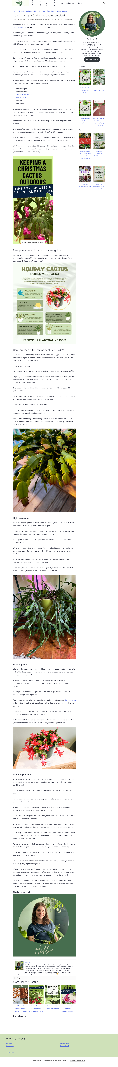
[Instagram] (15, 978)
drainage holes (70, 700)
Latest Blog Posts (25, 11)
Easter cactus (21, 97)
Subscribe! (70, 3)
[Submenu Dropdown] (36, 3)
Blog (61, 3)
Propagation (9, 1046)
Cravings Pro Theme (77, 1061)
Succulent (50, 11)
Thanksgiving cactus (24, 94)
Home (15, 11)
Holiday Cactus (61, 11)
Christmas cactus (20, 27)
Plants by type (39, 11)
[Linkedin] (19, 978)
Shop (80, 3)
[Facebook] (17, 978)
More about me (91, 59)
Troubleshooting (65, 1046)
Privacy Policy (10, 1052)
